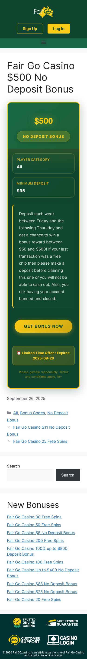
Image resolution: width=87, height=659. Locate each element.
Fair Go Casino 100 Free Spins (35, 562)
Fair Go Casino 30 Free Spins (34, 517)
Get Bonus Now (43, 326)
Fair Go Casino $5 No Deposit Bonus (41, 532)
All (15, 413)
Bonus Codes (32, 413)
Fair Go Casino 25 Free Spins (40, 441)
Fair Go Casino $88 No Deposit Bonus (42, 584)
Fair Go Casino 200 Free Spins (35, 540)
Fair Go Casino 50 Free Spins (34, 525)
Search (13, 466)
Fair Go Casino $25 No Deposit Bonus (42, 591)
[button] (43, 42)
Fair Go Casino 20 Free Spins (34, 599)
